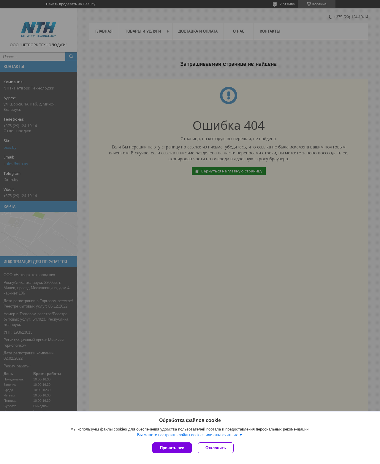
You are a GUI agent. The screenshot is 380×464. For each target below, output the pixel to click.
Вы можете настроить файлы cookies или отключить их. (188, 435)
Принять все (172, 448)
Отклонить (215, 448)
